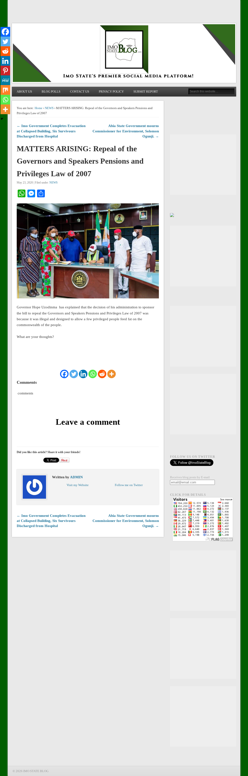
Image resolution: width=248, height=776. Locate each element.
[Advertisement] (203, 164)
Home (38, 108)
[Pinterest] (5, 70)
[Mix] (5, 90)
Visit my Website (78, 485)
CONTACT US (79, 91)
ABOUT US (24, 91)
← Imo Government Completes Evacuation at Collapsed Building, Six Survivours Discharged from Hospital (51, 131)
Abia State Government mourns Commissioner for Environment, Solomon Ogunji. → (126, 131)
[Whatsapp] (92, 374)
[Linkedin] (83, 374)
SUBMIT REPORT (145, 91)
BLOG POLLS (51, 91)
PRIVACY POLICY (111, 91)
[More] (111, 374)
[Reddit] (102, 374)
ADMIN (76, 477)
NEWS (49, 108)
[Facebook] (64, 374)
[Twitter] (74, 374)
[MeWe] (5, 80)
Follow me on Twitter (129, 485)
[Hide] (2, 119)
